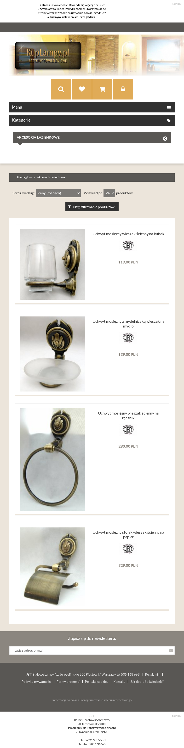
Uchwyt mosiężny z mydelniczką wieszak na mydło (128, 323)
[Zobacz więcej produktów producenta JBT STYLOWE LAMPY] (128, 250)
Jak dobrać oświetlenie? (147, 682)
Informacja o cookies (65, 700)
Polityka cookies (96, 682)
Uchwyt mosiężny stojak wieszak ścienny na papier (128, 534)
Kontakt (119, 682)
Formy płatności (68, 682)
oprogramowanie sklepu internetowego (106, 700)
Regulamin (152, 674)
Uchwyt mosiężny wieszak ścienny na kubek (128, 233)
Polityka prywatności (36, 682)
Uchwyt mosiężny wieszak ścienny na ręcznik (128, 415)
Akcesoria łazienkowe (38, 137)
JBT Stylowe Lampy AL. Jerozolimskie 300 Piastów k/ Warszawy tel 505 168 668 (83, 674)
